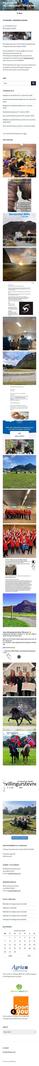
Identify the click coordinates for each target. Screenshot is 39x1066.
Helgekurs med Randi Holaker (13, 106)
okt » (29, 955)
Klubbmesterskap (9, 112)
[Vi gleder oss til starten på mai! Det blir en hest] (19, 645)
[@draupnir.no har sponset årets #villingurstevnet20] (19, 575)
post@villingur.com (14, 873)
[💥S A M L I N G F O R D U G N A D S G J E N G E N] (19, 541)
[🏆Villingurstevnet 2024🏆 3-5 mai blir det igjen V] (19, 783)
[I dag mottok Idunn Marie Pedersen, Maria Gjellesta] (19, 679)
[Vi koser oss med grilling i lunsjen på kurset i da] (19, 818)
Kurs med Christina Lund (11, 116)
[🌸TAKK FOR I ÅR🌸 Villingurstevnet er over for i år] (19, 472)
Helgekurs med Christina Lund (13, 120)
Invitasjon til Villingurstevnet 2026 (14, 919)
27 (34, 948)
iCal (25, 133)
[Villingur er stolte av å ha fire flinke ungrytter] (19, 714)
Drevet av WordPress (9, 1061)
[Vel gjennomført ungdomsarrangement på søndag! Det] (19, 333)
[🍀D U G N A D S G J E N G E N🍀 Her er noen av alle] (19, 506)
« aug (10, 955)
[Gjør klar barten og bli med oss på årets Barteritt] (19, 230)
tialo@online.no (29, 58)
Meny (20, 13)
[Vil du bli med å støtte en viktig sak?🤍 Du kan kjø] (19, 195)
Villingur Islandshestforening (19, 4)
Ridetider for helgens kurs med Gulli (15, 904)
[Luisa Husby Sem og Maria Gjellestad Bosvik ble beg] (19, 748)
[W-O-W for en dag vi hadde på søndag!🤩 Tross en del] (19, 160)
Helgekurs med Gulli (9, 95)
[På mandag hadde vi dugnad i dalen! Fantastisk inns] (19, 368)
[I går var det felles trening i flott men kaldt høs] (19, 264)
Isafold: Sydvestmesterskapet (13, 99)
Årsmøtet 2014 (9, 28)
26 (30, 948)
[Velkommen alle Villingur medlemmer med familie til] (19, 403)
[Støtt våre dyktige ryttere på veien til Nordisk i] (19, 437)
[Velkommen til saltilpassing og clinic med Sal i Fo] (19, 299)
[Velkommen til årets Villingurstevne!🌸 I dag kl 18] (19, 610)
